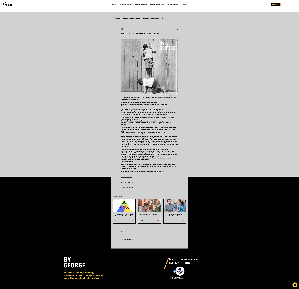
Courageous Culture (126, 177)
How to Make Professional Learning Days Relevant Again (174, 215)
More (164, 18)
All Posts (116, 18)
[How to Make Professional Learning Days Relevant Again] (175, 205)
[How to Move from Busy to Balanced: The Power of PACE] (124, 205)
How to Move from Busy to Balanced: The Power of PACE (124, 215)
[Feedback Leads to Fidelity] (149, 205)
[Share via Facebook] (121, 182)
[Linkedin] (171, 271)
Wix (186, 278)
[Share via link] (133, 182)
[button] (184, 18)
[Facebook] (174, 271)
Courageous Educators (131, 18)
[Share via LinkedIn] (129, 182)
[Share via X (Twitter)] (125, 182)
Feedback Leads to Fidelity (149, 214)
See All (184, 196)
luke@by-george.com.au (183, 258)
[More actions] (177, 29)
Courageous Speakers (151, 18)
